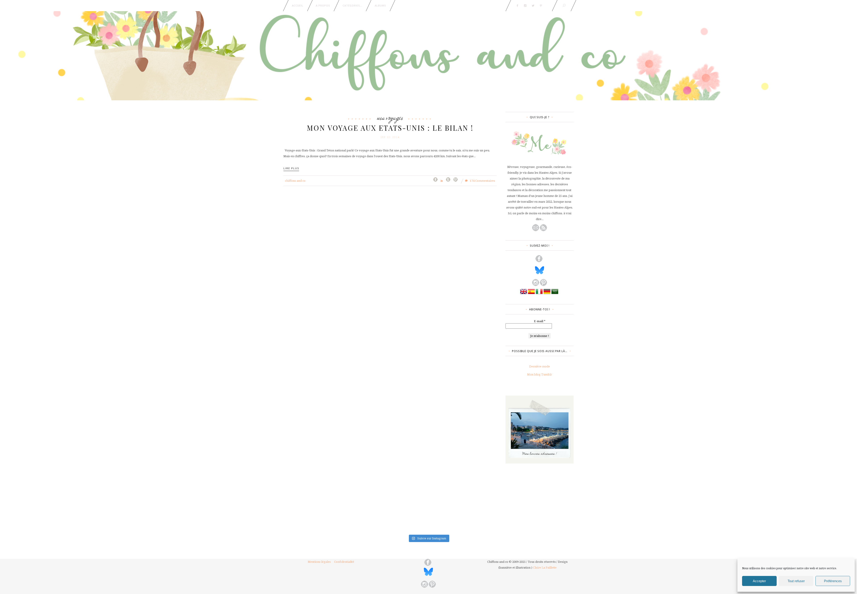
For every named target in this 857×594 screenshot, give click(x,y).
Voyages (394, 117)
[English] (523, 294)
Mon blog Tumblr (539, 374)
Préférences (833, 581)
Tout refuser (796, 581)
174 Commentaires (482, 181)
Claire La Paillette (545, 567)
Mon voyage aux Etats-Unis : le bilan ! (390, 127)
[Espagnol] (531, 294)
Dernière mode (539, 366)
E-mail (539, 321)
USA (381, 117)
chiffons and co (295, 181)
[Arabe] (554, 294)
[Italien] (539, 294)
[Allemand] (547, 294)
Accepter (759, 581)
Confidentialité (344, 562)
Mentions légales (319, 562)
